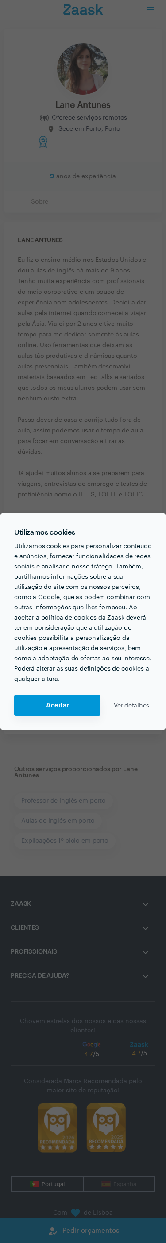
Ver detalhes (131, 706)
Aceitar (57, 705)
